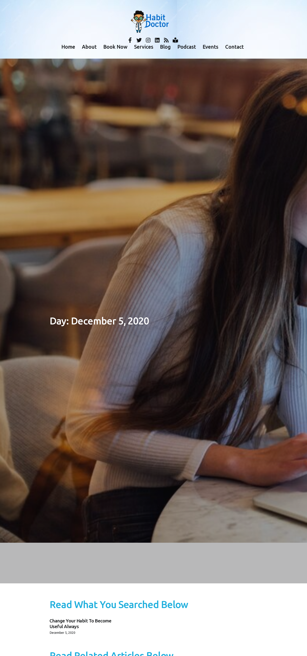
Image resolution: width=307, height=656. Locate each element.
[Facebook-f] (130, 40)
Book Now (115, 46)
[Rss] (166, 40)
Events (210, 46)
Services (143, 46)
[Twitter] (139, 40)
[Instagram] (148, 40)
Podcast (186, 46)
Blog (165, 46)
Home (68, 46)
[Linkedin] (157, 40)
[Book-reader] (175, 40)
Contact (234, 46)
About (89, 46)
